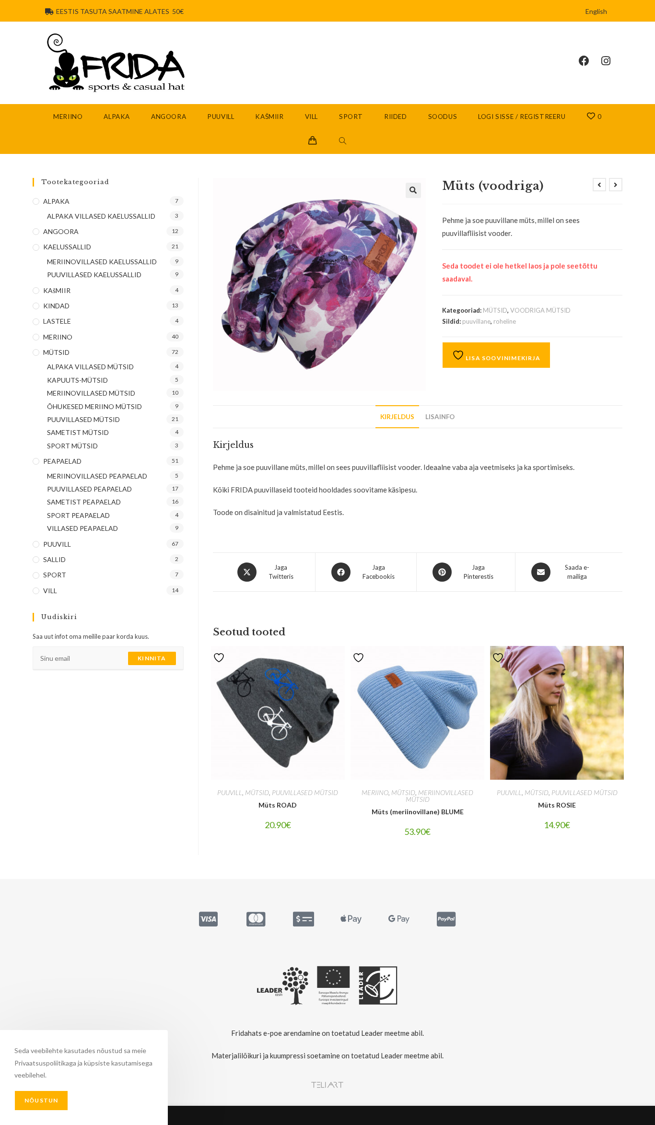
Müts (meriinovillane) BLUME (418, 812)
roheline (504, 321)
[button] (413, 190)
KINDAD (56, 306)
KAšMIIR (56, 290)
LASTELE (57, 321)
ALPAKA (56, 201)
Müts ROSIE (557, 805)
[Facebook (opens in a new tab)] (590, 61)
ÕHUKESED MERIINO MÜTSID (94, 406)
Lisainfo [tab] (440, 417)
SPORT (54, 575)
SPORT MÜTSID (72, 446)
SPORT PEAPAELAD (78, 515)
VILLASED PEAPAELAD (82, 528)
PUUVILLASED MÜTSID (305, 792)
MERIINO (375, 792)
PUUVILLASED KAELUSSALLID (94, 274)
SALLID (54, 559)
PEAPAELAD (62, 461)
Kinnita (152, 658)
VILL (50, 590)
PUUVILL (229, 792)
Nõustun (41, 1100)
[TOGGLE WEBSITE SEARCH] (342, 141)
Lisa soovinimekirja (502, 358)
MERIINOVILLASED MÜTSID (440, 795)
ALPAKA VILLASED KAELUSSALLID (101, 216)
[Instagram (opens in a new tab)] (611, 61)
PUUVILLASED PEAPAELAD (89, 489)
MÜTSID (495, 310)
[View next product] (615, 184)
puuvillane (476, 321)
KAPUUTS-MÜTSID (77, 380)
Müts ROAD (277, 805)
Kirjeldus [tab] (397, 417)
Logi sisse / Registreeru (521, 116)
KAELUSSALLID (67, 247)
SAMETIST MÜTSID (78, 432)
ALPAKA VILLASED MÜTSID (90, 367)
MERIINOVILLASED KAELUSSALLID (102, 262)
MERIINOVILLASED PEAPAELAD (97, 476)
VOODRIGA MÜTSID (540, 310)
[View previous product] (599, 184)
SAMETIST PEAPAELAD (84, 502)
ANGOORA (61, 231)
